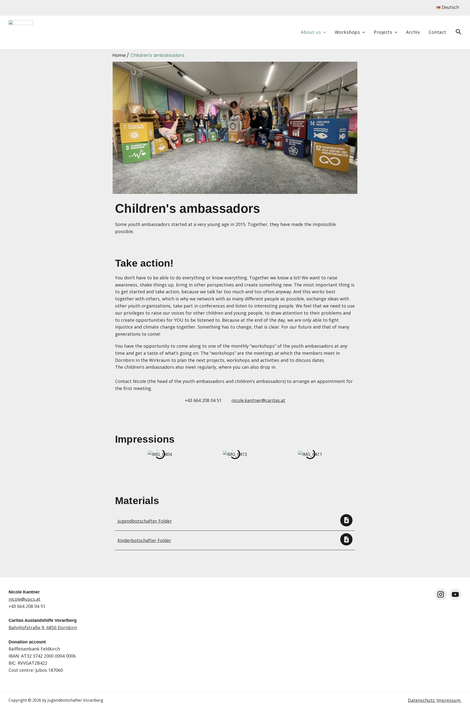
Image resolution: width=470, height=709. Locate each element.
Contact (437, 32)
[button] (323, 32)
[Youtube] (455, 594)
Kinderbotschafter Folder (144, 540)
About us (311, 32)
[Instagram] (441, 594)
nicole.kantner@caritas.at (258, 400)
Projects (383, 32)
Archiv (413, 32)
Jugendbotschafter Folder (145, 521)
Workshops (347, 32)
